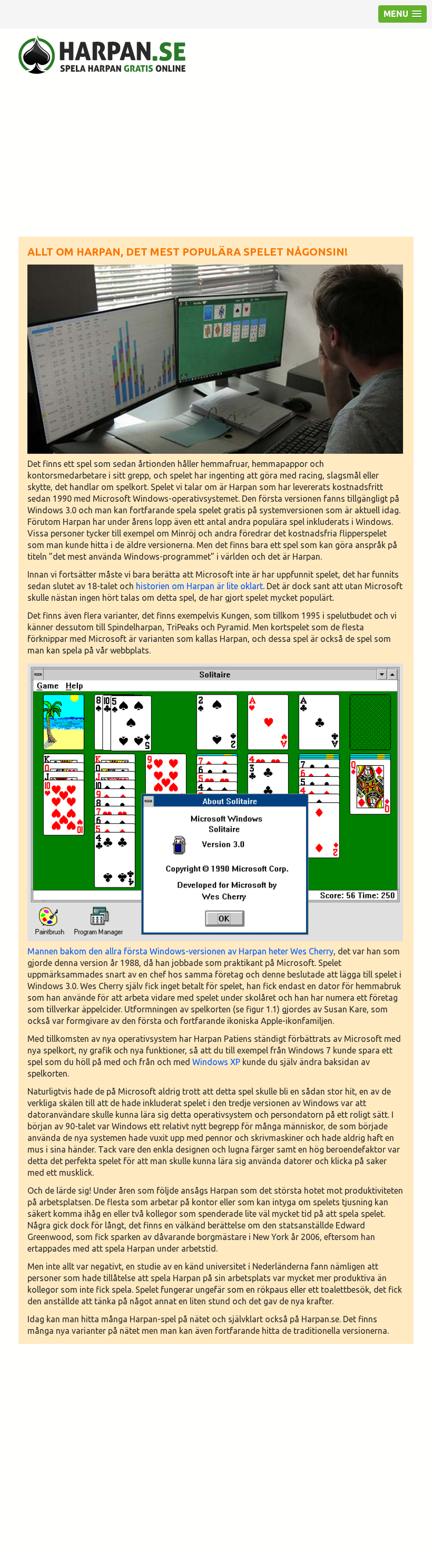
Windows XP (217, 1062)
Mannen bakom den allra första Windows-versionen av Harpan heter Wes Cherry (180, 951)
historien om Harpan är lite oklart (199, 586)
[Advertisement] (216, 155)
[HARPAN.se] (101, 54)
